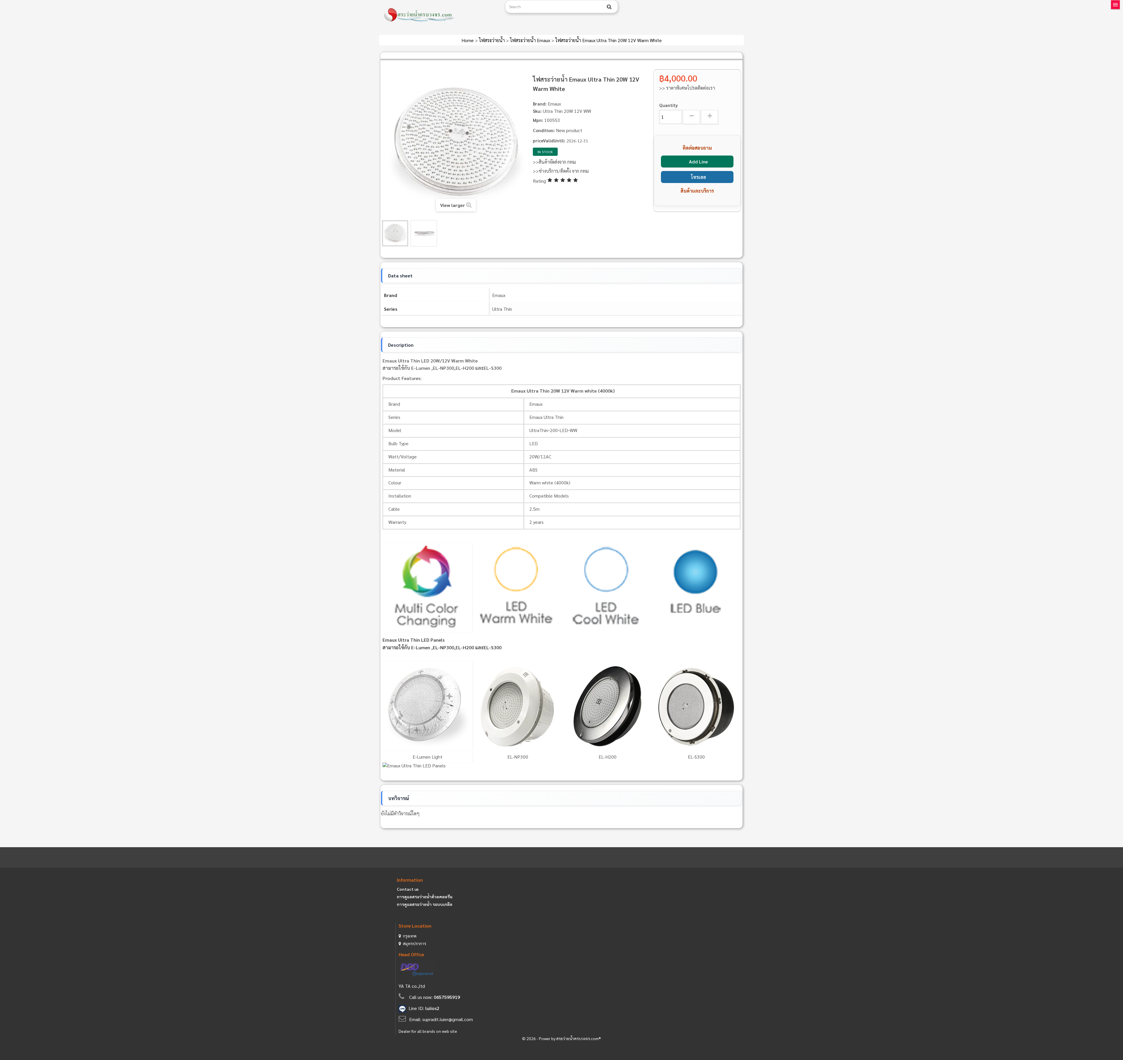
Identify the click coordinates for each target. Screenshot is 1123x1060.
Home (468, 40)
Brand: (540, 103)
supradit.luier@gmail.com (447, 1019)
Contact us (407, 889)
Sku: (537, 111)
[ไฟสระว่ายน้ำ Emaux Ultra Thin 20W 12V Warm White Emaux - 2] (424, 233)
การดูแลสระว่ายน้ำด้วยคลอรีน (424, 896)
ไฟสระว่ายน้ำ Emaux (530, 40)
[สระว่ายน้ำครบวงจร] (439, 15)
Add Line (698, 161)
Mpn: (538, 120)
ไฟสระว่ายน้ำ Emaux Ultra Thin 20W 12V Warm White (608, 40)
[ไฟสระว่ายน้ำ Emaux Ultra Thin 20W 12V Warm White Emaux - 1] (395, 233)
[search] (609, 6)
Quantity (668, 105)
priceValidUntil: (549, 140)
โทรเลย (698, 177)
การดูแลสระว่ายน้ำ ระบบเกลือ (424, 904)
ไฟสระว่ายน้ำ (492, 40)
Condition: (544, 130)
